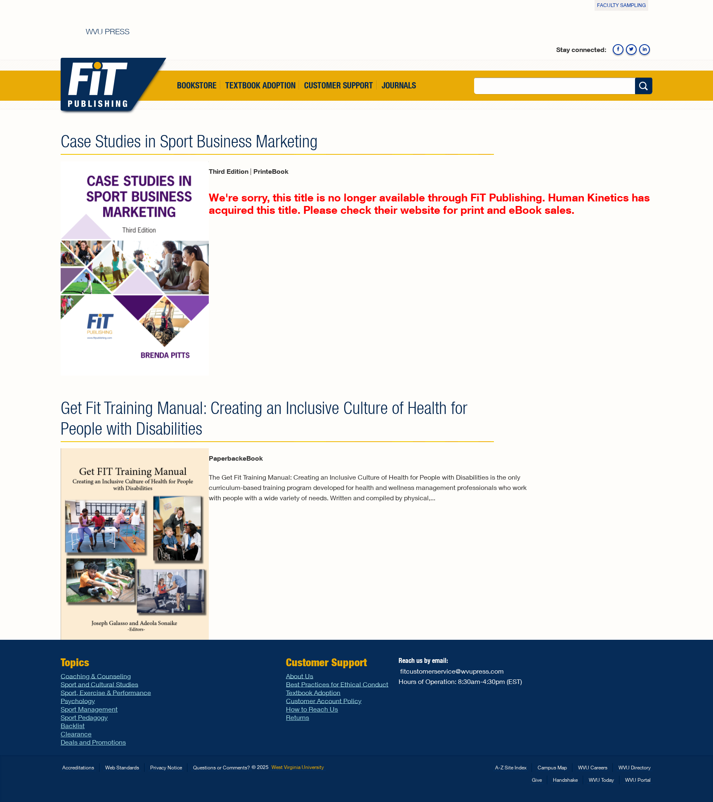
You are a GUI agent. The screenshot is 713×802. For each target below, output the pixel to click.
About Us (299, 675)
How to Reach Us (312, 709)
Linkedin (644, 49)
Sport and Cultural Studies (99, 684)
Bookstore (197, 85)
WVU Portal (638, 780)
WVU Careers (592, 767)
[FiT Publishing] (96, 84)
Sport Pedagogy (84, 717)
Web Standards (122, 767)
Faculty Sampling (621, 5)
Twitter (631, 49)
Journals (399, 85)
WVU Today (601, 780)
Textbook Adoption (260, 85)
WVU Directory (635, 767)
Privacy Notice (166, 767)
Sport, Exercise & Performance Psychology (106, 696)
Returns (297, 717)
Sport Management (89, 709)
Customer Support (338, 85)
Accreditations (78, 767)
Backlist (73, 725)
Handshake (565, 780)
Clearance (76, 734)
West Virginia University (298, 767)
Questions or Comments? (221, 767)
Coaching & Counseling (96, 675)
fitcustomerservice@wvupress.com (452, 671)
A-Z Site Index (510, 767)
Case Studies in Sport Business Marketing (189, 141)
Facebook (618, 49)
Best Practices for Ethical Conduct (337, 684)
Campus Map (552, 767)
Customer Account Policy (323, 700)
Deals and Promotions (93, 742)
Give (537, 780)
